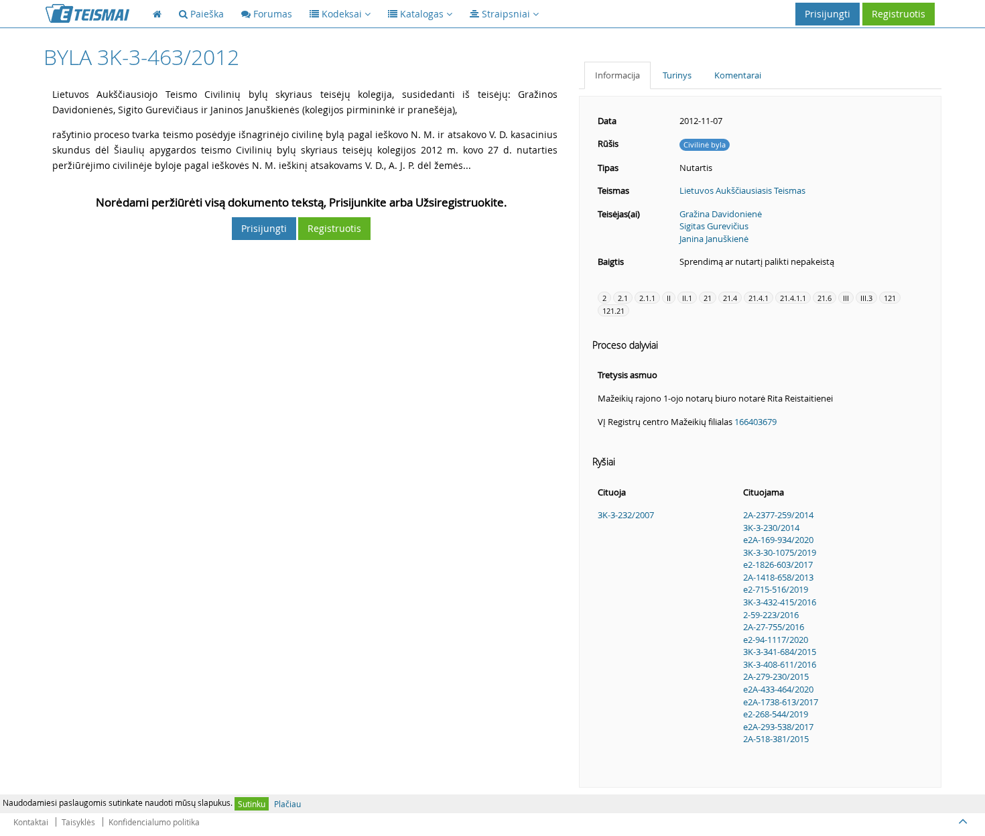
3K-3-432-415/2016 (779, 602)
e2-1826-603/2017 (778, 564)
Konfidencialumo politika (154, 822)
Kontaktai (30, 822)
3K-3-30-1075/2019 (779, 552)
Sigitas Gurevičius (713, 226)
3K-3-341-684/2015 (779, 652)
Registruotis (898, 13)
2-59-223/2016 (771, 615)
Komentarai (737, 75)
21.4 (730, 298)
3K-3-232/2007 (626, 515)
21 (708, 298)
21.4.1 (758, 298)
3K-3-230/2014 (771, 528)
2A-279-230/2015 (776, 676)
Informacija (617, 75)
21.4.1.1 (793, 298)
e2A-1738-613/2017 (780, 702)
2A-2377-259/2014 (778, 515)
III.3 (866, 298)
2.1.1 (647, 298)
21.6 (824, 298)
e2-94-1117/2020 (775, 640)
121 (890, 298)
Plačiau (287, 803)
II (669, 298)
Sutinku (251, 803)
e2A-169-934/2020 (778, 540)
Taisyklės (78, 822)
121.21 (613, 311)
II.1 (687, 298)
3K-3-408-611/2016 (779, 664)
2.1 (623, 298)
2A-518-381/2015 (776, 739)
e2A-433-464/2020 (778, 689)
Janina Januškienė (713, 239)
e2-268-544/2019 (775, 714)
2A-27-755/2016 (773, 627)
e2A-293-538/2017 (778, 727)
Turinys (677, 75)
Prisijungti (827, 13)
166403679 (755, 422)
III (846, 298)
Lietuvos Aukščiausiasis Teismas (742, 190)
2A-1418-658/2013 (778, 577)
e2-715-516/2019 (775, 589)
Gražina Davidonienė (720, 214)
